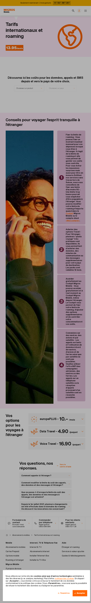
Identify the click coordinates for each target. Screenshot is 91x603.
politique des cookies (64, 578)
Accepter (81, 593)
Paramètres (65, 593)
